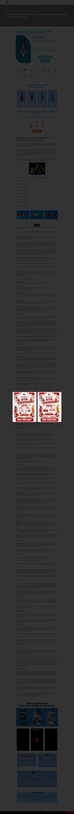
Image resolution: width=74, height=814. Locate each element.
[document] (37, 407)
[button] (62, 390)
